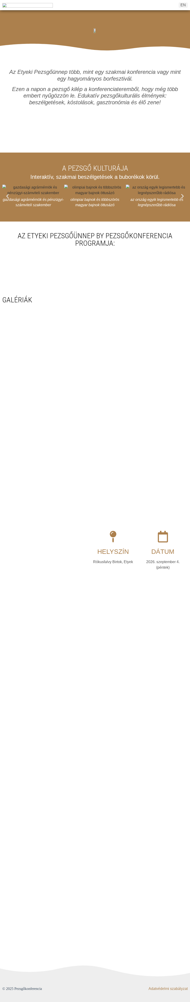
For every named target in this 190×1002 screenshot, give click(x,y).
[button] (7, 196)
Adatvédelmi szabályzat (168, 989)
